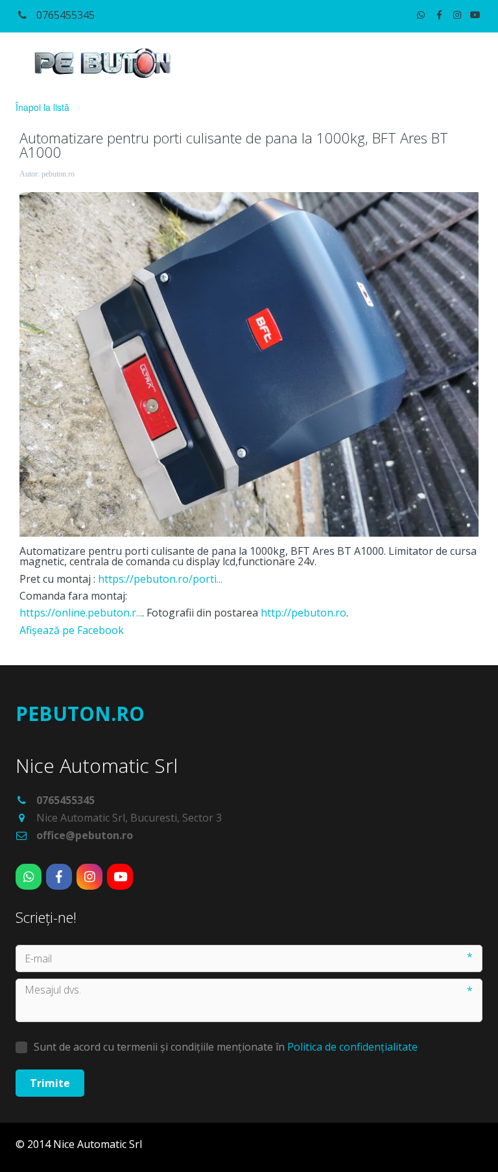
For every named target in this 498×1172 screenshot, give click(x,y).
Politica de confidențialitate (352, 1047)
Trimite (50, 1083)
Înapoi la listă (42, 107)
